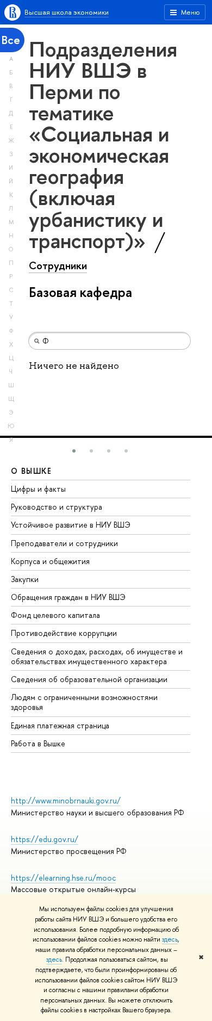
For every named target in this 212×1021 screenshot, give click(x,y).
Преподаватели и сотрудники (64, 543)
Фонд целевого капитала (55, 615)
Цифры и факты (38, 489)
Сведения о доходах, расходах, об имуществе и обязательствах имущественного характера (97, 656)
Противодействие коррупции (64, 633)
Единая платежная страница (60, 725)
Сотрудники (58, 265)
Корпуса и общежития (50, 561)
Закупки (25, 579)
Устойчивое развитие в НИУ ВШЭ (70, 524)
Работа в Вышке (38, 743)
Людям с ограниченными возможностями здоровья (84, 702)
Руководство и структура (56, 507)
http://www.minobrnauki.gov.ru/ (66, 800)
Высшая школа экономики (66, 12)
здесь (170, 939)
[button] (74, 451)
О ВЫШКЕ (31, 471)
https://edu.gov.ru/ (44, 839)
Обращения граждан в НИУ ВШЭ (68, 597)
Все (11, 40)
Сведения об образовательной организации (89, 679)
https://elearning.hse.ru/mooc (63, 878)
